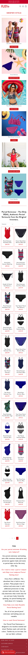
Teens (14, 140)
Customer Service (7, 643)
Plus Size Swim (14, 171)
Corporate (4, 646)
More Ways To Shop (7, 640)
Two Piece (14, 109)
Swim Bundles (14, 202)
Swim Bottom (14, 78)
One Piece (14, 46)
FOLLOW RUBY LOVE (7, 650)
